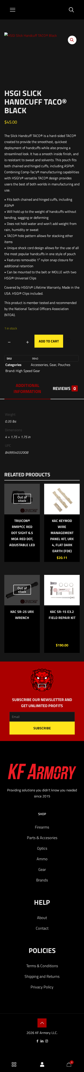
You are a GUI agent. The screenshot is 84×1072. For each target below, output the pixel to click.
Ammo (42, 859)
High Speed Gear (28, 370)
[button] (72, 40)
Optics (42, 848)
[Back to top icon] (42, 1022)
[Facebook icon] (37, 1041)
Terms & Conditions (42, 966)
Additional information (27, 388)
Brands (42, 880)
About (42, 918)
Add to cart (49, 341)
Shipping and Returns (42, 976)
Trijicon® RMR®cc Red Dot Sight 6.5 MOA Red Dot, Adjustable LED (22, 532)
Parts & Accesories (42, 838)
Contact (42, 928)
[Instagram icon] (46, 1041)
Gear (53, 364)
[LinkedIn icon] (42, 1041)
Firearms (42, 827)
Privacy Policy (42, 987)
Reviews (64, 388)
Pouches (64, 364)
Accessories (39, 364)
